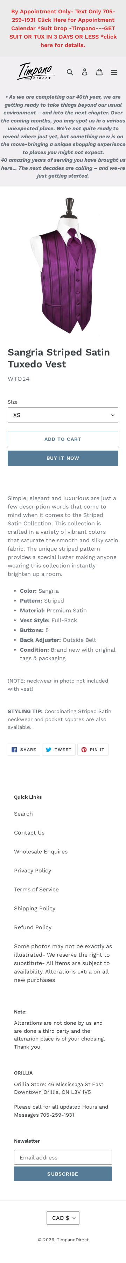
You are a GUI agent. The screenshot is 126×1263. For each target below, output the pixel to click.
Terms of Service (36, 889)
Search (23, 813)
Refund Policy (32, 927)
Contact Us (29, 832)
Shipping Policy (34, 908)
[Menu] (114, 71)
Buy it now (63, 458)
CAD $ (60, 1218)
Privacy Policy (32, 870)
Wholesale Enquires (41, 851)
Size (13, 402)
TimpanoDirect (73, 1239)
